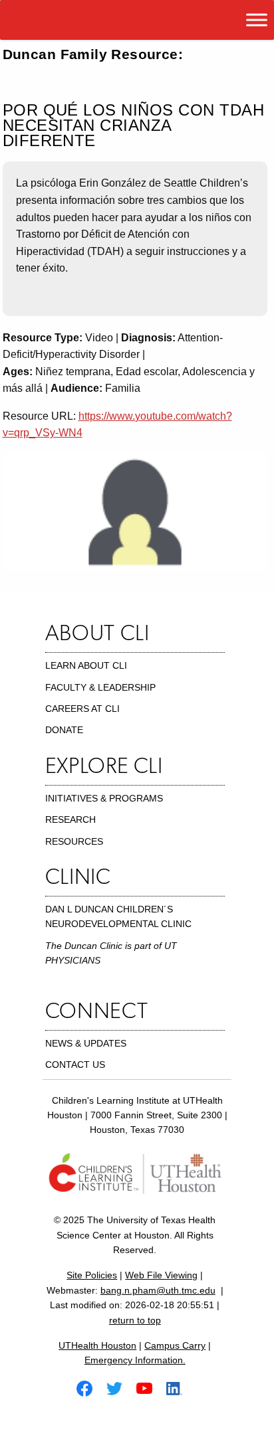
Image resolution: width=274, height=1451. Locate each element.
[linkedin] (179, 1388)
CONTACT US (75, 1064)
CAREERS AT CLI (82, 708)
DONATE (64, 730)
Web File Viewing (161, 1275)
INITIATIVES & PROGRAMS (104, 798)
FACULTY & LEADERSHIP (100, 687)
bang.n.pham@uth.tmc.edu (157, 1290)
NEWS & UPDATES (85, 1043)
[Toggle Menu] (256, 19)
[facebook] (89, 1388)
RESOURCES (74, 841)
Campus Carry (175, 1345)
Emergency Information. (135, 1360)
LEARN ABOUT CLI (86, 665)
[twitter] (119, 1388)
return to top (135, 1320)
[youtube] (149, 1388)
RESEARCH (70, 819)
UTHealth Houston (97, 1345)
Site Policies (92, 1275)
